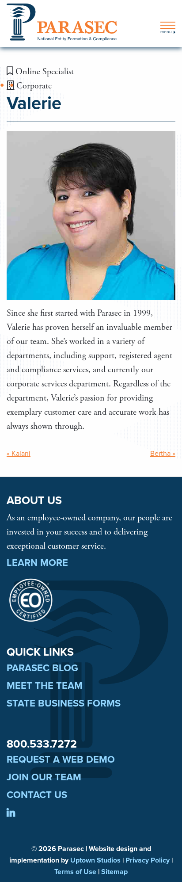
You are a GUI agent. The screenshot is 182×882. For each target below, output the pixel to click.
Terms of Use (75, 871)
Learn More (37, 563)
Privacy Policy (147, 860)
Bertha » (162, 453)
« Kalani (18, 453)
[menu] (167, 25)
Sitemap (114, 871)
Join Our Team (44, 777)
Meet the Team (45, 686)
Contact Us (37, 795)
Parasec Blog (42, 668)
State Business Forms (64, 703)
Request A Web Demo (61, 759)
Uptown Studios (95, 860)
